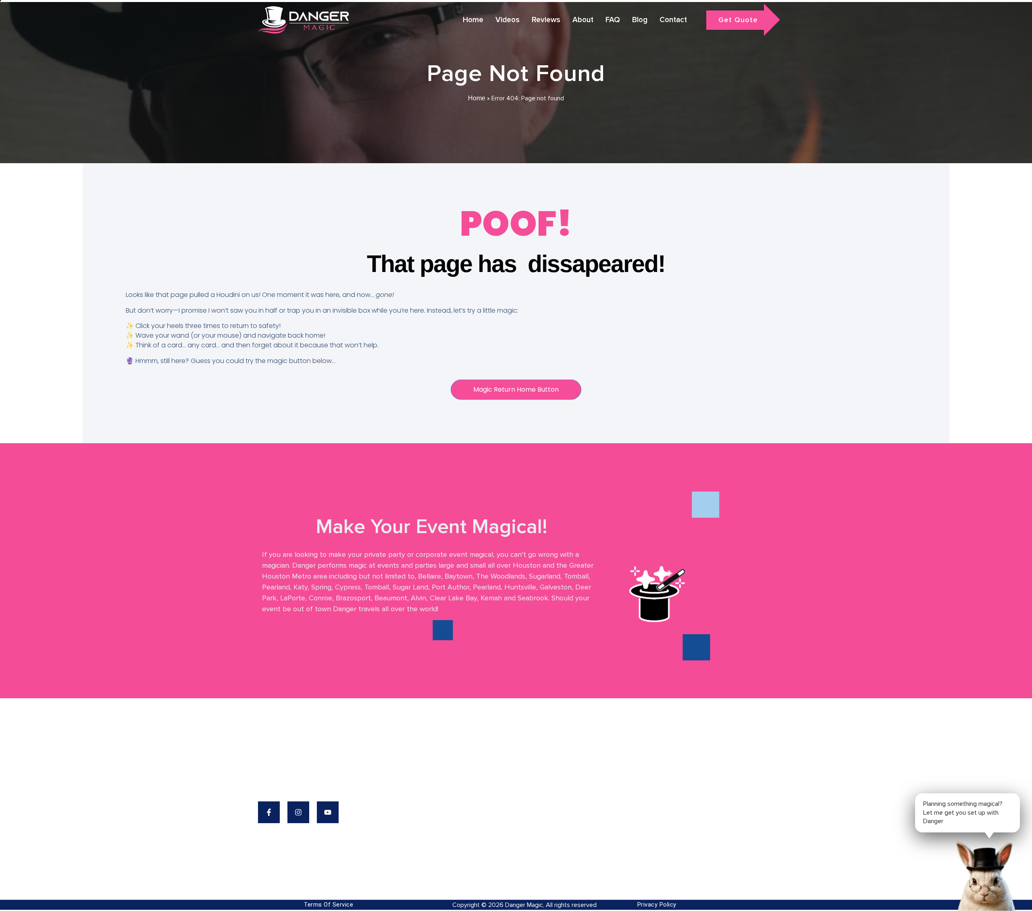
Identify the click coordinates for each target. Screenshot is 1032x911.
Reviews (546, 20)
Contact (673, 20)
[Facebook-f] (269, 812)
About (582, 20)
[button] (983, 874)
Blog (639, 20)
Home (473, 20)
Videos (507, 20)
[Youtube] (328, 812)
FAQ (612, 20)
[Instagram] (298, 812)
